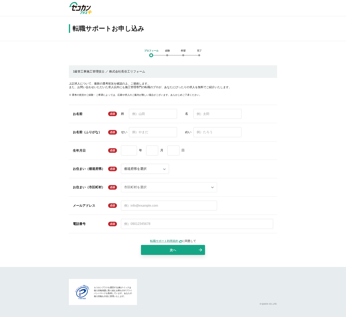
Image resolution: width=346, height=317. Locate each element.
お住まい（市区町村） (89, 187)
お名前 (77, 114)
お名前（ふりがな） (87, 132)
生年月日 (79, 150)
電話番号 (79, 223)
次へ (173, 250)
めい (188, 132)
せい (124, 132)
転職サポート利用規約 (164, 241)
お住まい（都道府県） (89, 168)
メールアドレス (84, 205)
